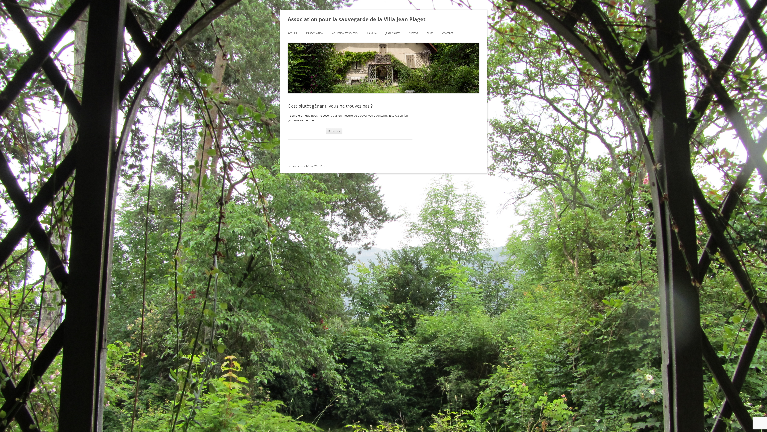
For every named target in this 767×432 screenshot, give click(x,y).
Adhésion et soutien (345, 33)
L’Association (314, 33)
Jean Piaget (392, 33)
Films (430, 33)
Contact (447, 33)
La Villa (372, 33)
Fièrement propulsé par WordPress (307, 166)
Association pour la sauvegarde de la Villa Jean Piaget (356, 19)
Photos (413, 33)
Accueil (292, 33)
